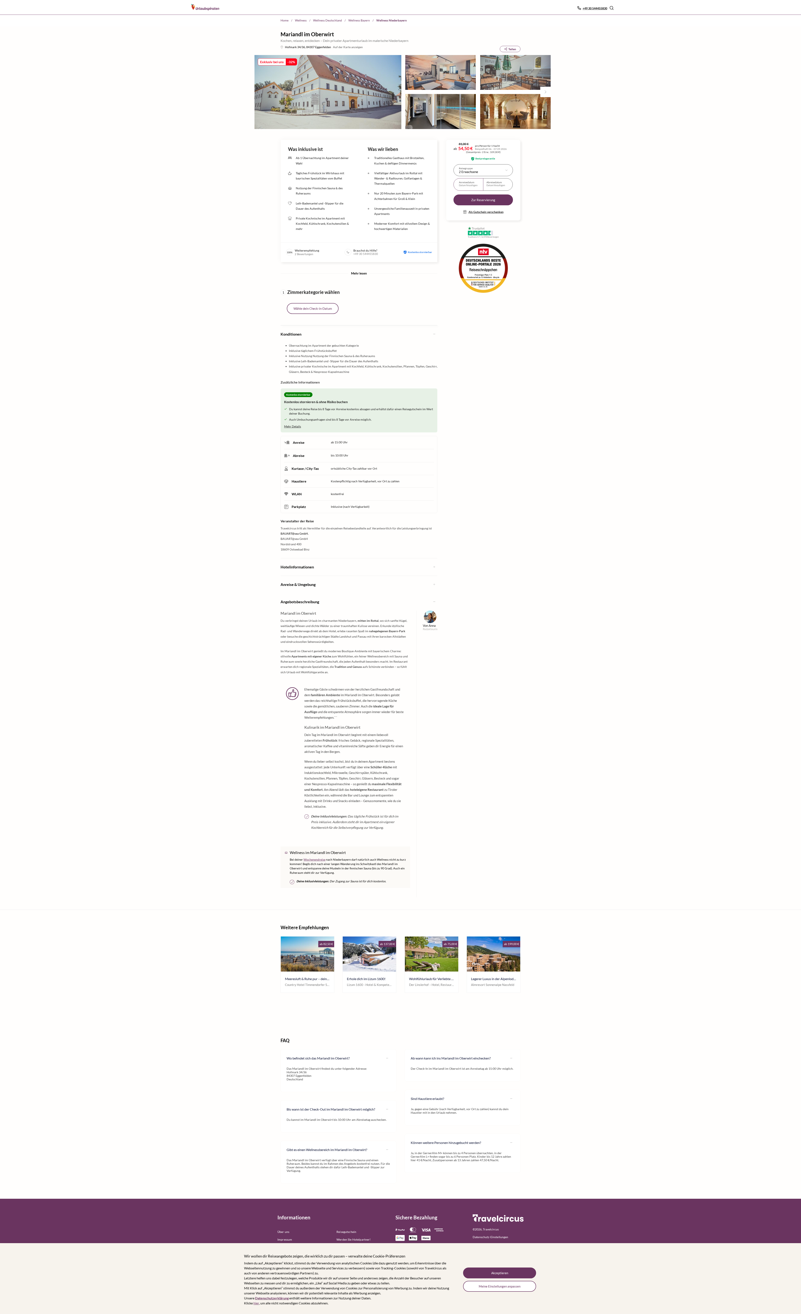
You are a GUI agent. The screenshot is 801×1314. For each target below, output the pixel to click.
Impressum (284, 1239)
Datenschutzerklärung (272, 1298)
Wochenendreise (314, 859)
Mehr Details (292, 426)
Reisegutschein (346, 1232)
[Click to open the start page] (498, 1220)
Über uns (283, 1232)
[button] (611, 8)
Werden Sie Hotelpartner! (353, 1239)
